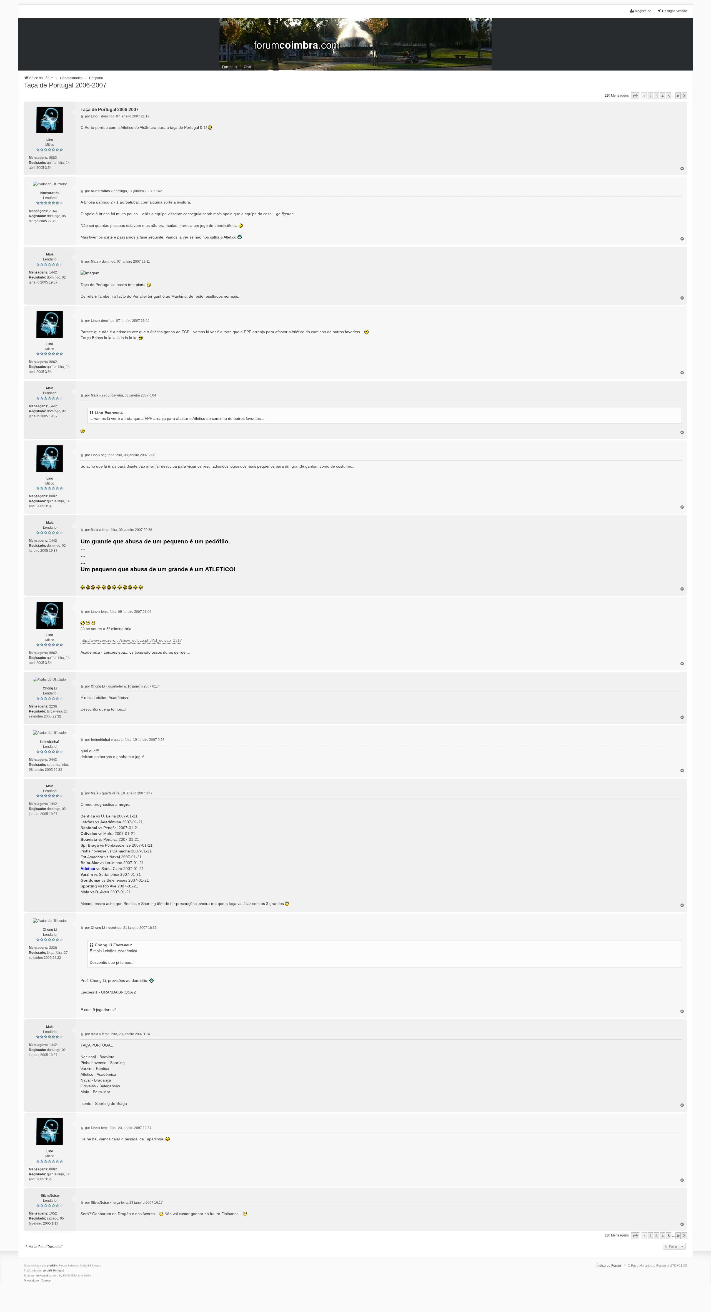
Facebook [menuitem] (229, 67)
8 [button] (678, 95)
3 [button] (656, 95)
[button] (635, 95)
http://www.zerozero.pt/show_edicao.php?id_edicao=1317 (131, 640)
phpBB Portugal (53, 1270)
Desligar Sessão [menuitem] (674, 11)
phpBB (51, 1265)
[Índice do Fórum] (355, 44)
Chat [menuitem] (247, 67)
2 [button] (650, 95)
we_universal (39, 1275)
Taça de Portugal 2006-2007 (65, 85)
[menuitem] (31, 1280)
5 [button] (669, 95)
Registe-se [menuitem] (643, 11)
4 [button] (663, 95)
